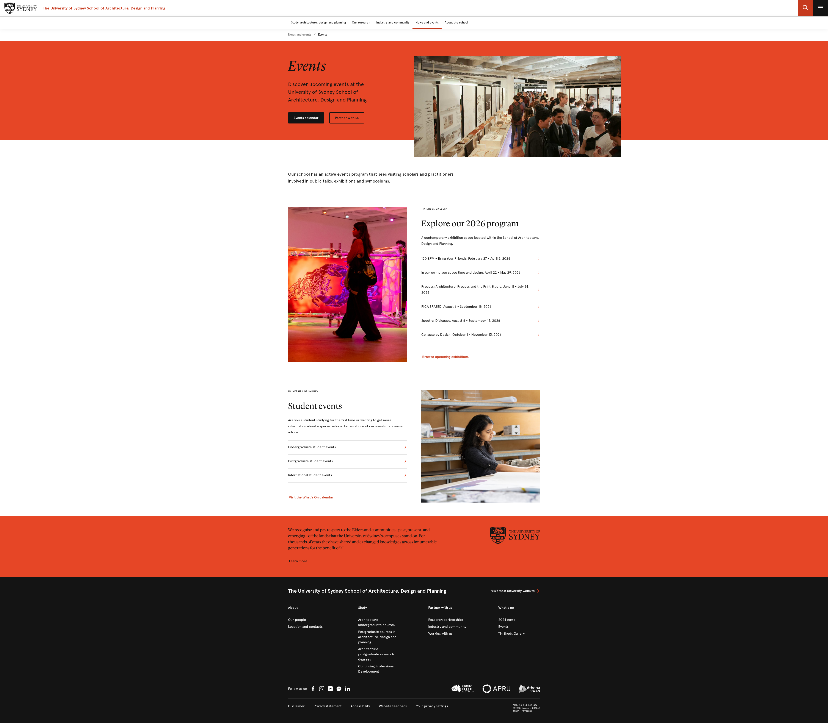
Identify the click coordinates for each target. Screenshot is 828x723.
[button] (805, 8)
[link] (299, 34)
